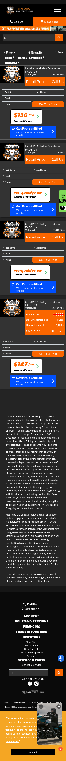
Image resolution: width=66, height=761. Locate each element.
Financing (31, 626)
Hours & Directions (31, 621)
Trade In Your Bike (31, 631)
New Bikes (31, 642)
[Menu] (57, 11)
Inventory (31, 637)
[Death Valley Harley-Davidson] (21, 10)
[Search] (59, 37)
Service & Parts (31, 660)
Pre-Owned (31, 645)
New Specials (31, 649)
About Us (31, 616)
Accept (33, 752)
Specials (31, 656)
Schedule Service (31, 664)
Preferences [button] (12, 741)
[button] (61, 658)
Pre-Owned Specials (31, 652)
